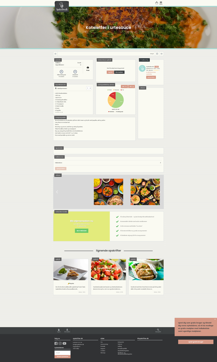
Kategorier (121, 342)
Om (102, 342)
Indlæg (120, 346)
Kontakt (103, 346)
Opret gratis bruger (195, 342)
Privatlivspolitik (122, 348)
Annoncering (104, 344)
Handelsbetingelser (123, 350)
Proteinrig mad (119, 111)
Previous (57, 191)
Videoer (120, 344)
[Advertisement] (150, 113)
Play (54, 191)
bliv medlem (119, 72)
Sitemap (103, 353)
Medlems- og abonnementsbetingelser (125, 353)
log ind (110, 72)
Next (160, 191)
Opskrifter (62, 6)
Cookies (103, 350)
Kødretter (112, 111)
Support (103, 348)
